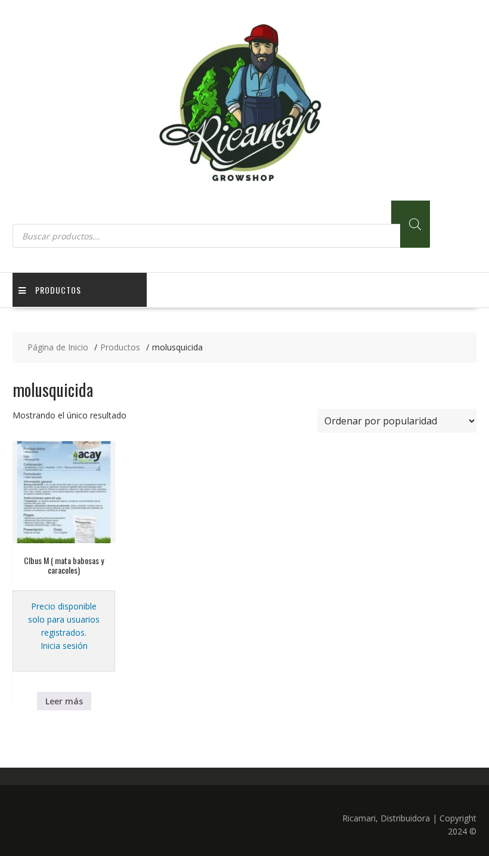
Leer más (64, 701)
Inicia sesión (64, 645)
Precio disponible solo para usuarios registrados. (64, 619)
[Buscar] (415, 224)
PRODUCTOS (58, 290)
